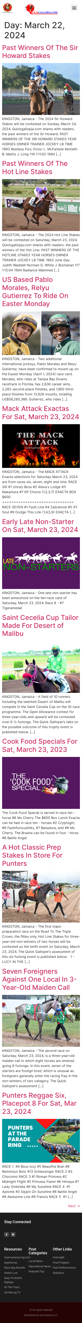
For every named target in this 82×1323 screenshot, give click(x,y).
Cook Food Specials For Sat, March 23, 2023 (39, 745)
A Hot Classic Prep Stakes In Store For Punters (32, 855)
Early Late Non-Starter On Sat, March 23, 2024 (40, 526)
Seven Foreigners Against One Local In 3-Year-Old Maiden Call (39, 979)
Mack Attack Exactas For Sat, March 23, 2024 (40, 412)
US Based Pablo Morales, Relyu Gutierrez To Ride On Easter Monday (35, 291)
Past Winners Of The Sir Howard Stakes (40, 52)
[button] (74, 7)
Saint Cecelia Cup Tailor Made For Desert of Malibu (40, 625)
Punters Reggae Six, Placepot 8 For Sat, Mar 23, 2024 (39, 1103)
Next (74, 1206)
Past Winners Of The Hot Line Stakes (35, 167)
